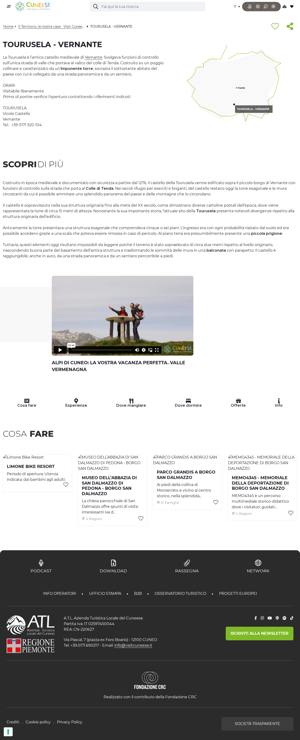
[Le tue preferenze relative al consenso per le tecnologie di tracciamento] (8, 731)
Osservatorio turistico (181, 593)
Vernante (93, 57)
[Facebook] (256, 618)
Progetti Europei (238, 593)
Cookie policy (38, 722)
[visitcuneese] (32, 7)
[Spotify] (284, 618)
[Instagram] (262, 618)
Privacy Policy (69, 722)
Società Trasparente (257, 723)
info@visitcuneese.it (133, 645)
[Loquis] (277, 618)
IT (235, 6)
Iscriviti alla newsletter (260, 633)
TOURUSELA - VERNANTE (253, 109)
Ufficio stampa (105, 593)
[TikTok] (291, 618)
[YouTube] (270, 618)
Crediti (13, 722)
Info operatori (60, 593)
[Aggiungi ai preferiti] (275, 27)
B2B (138, 593)
